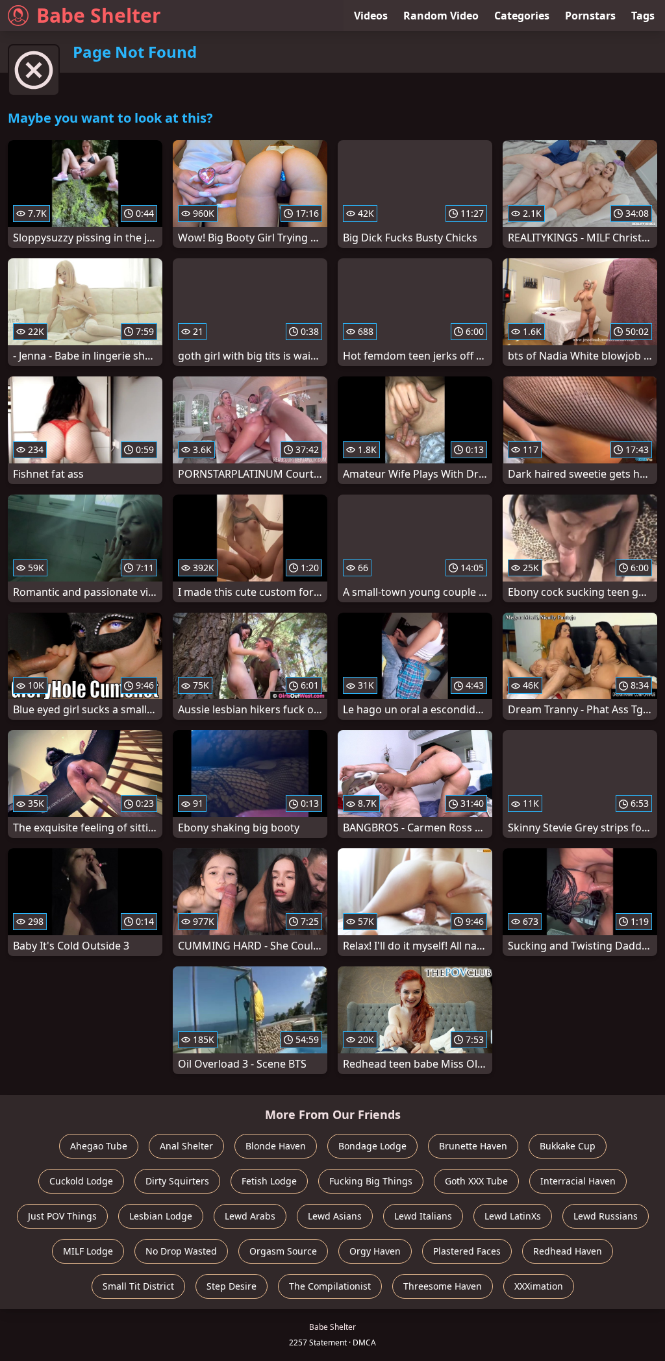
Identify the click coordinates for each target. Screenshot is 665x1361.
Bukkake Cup (568, 1146)
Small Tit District (138, 1286)
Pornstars (590, 15)
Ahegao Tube (98, 1146)
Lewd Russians (605, 1216)
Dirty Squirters (177, 1181)
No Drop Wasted (181, 1251)
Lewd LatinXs (512, 1216)
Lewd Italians (423, 1216)
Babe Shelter (98, 15)
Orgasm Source (283, 1251)
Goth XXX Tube (476, 1181)
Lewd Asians (335, 1216)
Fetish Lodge (269, 1181)
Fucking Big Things (370, 1181)
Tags (643, 15)
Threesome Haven (442, 1286)
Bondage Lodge (372, 1146)
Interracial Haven (578, 1181)
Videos (371, 15)
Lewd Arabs (250, 1216)
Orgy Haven (375, 1251)
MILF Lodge (88, 1251)
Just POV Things (62, 1216)
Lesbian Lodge (160, 1216)
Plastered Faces (467, 1251)
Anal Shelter (186, 1146)
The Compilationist (330, 1286)
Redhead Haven (567, 1251)
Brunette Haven (473, 1146)
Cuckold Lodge (81, 1181)
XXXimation (538, 1286)
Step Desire (232, 1286)
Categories (521, 15)
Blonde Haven (275, 1146)
